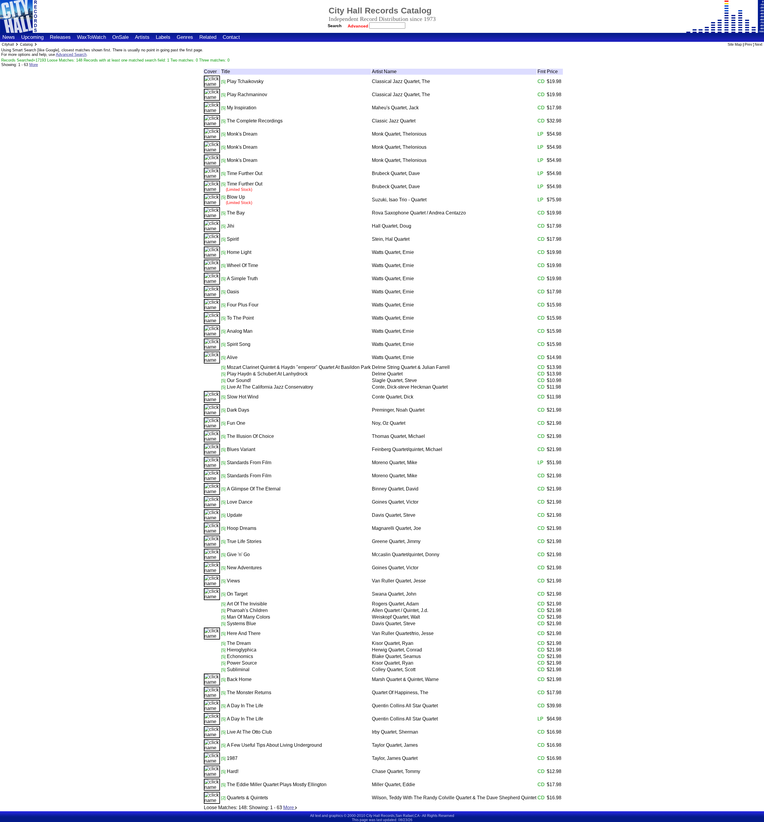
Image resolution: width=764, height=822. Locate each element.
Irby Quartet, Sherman (395, 731)
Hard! (232, 771)
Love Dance (239, 501)
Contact (231, 37)
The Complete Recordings (255, 120)
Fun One (236, 423)
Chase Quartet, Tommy (396, 771)
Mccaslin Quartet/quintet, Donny (405, 554)
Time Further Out (244, 173)
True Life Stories (244, 541)
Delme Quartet (387, 373)
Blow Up (236, 197)
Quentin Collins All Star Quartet (405, 705)
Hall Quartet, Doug (391, 225)
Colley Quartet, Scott (393, 669)
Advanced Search (71, 54)
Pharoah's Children (247, 610)
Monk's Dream (242, 134)
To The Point (240, 317)
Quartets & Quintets (247, 797)
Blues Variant (241, 449)
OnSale (120, 37)
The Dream (239, 643)
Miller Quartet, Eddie (393, 784)
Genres (185, 37)
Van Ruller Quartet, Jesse (399, 580)
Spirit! (233, 239)
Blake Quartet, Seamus (396, 656)
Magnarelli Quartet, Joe (396, 528)
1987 (232, 758)
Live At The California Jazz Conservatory (270, 386)
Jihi (230, 225)
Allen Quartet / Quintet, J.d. (400, 610)
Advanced (358, 26)
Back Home (239, 679)
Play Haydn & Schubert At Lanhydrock (267, 373)
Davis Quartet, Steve (393, 515)
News (8, 37)
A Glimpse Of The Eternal (254, 488)
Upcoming (32, 37)
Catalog (26, 44)
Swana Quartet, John (394, 593)
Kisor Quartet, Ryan (392, 643)
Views (233, 580)
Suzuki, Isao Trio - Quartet (399, 199)
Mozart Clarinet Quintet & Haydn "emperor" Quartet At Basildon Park (299, 367)
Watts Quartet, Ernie (393, 252)
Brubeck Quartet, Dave (396, 173)
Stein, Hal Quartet (390, 239)
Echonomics (240, 656)
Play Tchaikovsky (245, 81)
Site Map (735, 44)
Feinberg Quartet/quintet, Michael (407, 449)
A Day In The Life (245, 705)
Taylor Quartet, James (395, 745)
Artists (142, 37)
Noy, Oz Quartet (388, 423)
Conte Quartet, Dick (392, 396)
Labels (163, 37)
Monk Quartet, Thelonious (399, 134)
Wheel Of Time (242, 265)
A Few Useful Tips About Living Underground (274, 745)
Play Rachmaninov (247, 94)
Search (335, 25)
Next (758, 44)
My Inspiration (241, 107)
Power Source (242, 662)
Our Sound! (239, 380)
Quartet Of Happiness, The (400, 692)
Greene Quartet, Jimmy (396, 541)
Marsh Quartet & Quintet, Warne (405, 679)
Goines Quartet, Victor (395, 501)
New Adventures (244, 567)
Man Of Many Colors (248, 616)
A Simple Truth (242, 278)
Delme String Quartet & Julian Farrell (411, 367)
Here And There (244, 633)
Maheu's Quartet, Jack (395, 107)
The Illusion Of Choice (250, 436)
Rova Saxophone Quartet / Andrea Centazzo (419, 212)
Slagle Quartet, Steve (394, 380)
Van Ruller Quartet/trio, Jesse (403, 633)
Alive (232, 357)
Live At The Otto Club (249, 731)
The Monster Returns (249, 692)
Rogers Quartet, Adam (395, 603)
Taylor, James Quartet (395, 758)
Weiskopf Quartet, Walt (396, 616)
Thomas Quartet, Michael (398, 436)
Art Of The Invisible (247, 603)
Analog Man (239, 331)
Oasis (233, 291)
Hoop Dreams (241, 528)
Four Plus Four (242, 304)
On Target (237, 593)
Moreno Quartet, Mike (394, 462)
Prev (748, 44)
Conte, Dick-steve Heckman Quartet (410, 386)
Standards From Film (249, 462)
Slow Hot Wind (242, 396)
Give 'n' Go (238, 554)
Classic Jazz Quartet (393, 120)
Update (234, 515)
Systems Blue (241, 623)
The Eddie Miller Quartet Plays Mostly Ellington (276, 784)
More (33, 64)
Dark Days (238, 409)
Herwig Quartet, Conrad (397, 649)
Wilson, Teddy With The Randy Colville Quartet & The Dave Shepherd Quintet (454, 797)
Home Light (239, 252)
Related (207, 37)
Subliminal (238, 669)
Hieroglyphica (241, 649)
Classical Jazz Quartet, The (401, 81)
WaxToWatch (91, 37)
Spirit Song (238, 344)
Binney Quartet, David (395, 488)
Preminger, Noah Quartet (398, 409)
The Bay (236, 212)
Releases (60, 37)
